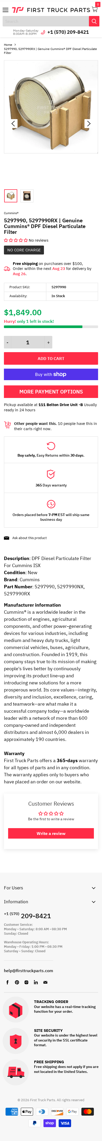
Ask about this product (29, 538)
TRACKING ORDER (51, 1002)
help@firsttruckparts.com (28, 970)
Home (8, 45)
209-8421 (27, 915)
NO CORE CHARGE (24, 249)
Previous (13, 123)
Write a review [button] (51, 833)
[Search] (94, 21)
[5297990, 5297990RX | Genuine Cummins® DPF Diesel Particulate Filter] (51, 151)
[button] (16, 240)
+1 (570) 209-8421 (68, 32)
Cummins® (11, 213)
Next (88, 123)
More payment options (51, 391)
